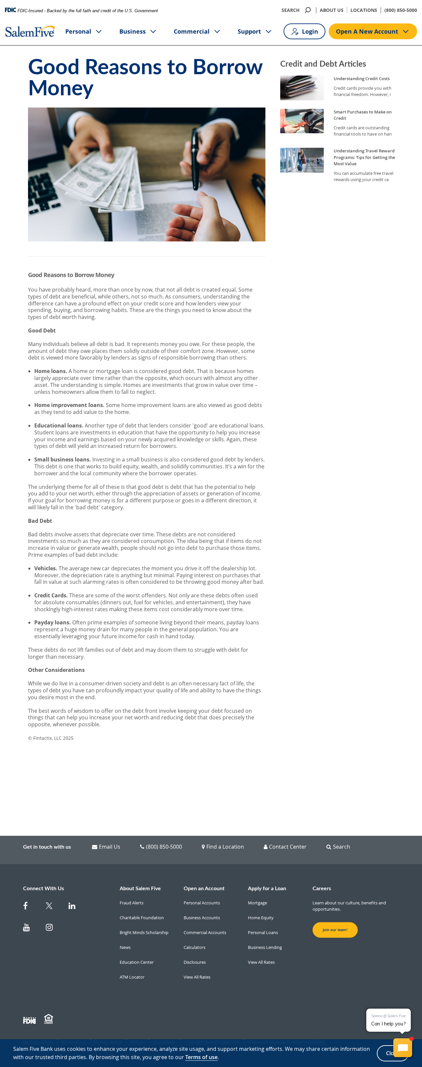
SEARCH (291, 10)
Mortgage (257, 903)
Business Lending (265, 947)
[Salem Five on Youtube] (30, 928)
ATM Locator (132, 977)
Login (310, 31)
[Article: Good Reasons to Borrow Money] (147, 542)
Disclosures (195, 962)
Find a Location (225, 846)
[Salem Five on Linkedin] (76, 907)
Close (393, 1053)
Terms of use (201, 1057)
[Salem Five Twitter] (53, 907)
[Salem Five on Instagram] (53, 928)
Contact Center (288, 846)
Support (249, 31)
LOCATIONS (363, 10)
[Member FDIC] (30, 1019)
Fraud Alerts (131, 903)
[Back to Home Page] (30, 31)
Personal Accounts (202, 903)
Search (341, 846)
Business (132, 31)
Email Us (109, 846)
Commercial (192, 31)
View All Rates (197, 977)
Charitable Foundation (142, 918)
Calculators (194, 947)
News (125, 947)
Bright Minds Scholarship (144, 932)
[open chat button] (402, 1047)
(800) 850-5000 (400, 10)
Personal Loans (263, 932)
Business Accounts (202, 918)
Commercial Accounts (205, 932)
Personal (78, 31)
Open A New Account (367, 31)
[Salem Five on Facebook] (30, 907)
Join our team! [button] (335, 929)
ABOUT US (332, 10)
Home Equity (261, 918)
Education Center (137, 962)
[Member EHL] (49, 1019)
